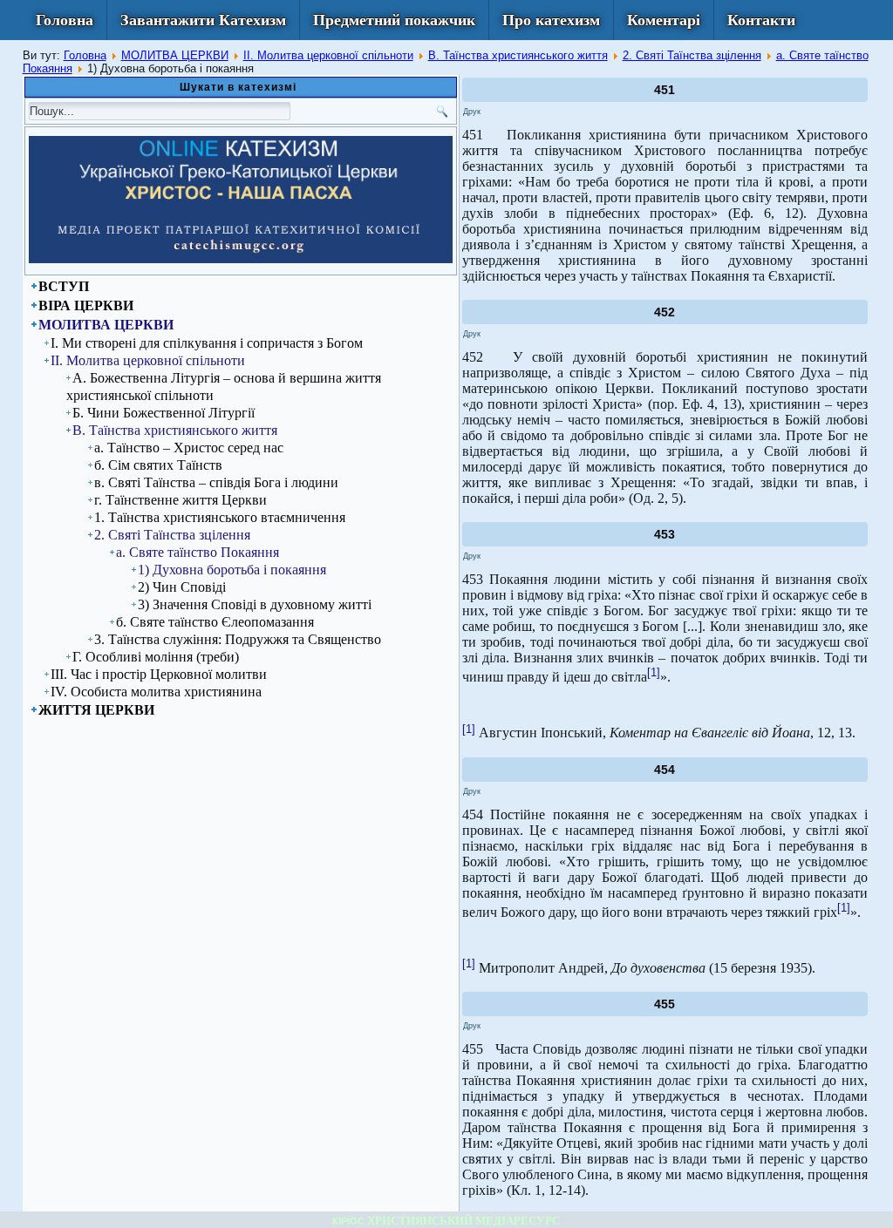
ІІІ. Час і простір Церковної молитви (159, 674)
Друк (472, 111)
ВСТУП (63, 286)
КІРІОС (348, 1221)
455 (664, 1004)
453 (664, 534)
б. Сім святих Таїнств (158, 465)
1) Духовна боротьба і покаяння (232, 569)
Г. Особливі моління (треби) (155, 656)
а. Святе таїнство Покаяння (197, 552)
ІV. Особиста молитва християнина (156, 691)
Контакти (761, 20)
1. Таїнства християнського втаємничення (219, 517)
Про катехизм (551, 20)
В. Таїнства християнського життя (518, 55)
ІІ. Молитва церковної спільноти (328, 55)
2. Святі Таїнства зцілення (692, 55)
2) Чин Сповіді (182, 587)
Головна (64, 20)
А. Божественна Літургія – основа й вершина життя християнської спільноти (223, 386)
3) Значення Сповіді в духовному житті (255, 604)
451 (664, 90)
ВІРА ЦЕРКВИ (85, 305)
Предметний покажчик (394, 20)
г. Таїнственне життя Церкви (180, 499)
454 (664, 770)
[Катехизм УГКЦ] (241, 260)
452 (664, 312)
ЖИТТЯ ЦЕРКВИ (96, 709)
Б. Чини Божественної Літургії (163, 412)
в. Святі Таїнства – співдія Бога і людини (216, 482)
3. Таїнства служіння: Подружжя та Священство (237, 639)
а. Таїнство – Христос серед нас (188, 447)
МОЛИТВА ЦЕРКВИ (174, 55)
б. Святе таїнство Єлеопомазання (215, 621)
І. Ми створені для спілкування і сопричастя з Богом (207, 343)
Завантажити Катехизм (203, 20)
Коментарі (663, 20)
